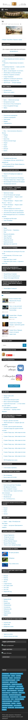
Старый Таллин (8, 583)
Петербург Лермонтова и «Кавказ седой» (14, 179)
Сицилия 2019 (7, 622)
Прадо (5, 228)
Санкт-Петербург (8, 220)
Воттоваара (17, 677)
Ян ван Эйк (11, 707)
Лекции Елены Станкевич (10, 274)
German (6, 514)
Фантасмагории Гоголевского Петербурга (14, 181)
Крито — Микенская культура (11, 100)
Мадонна (11, 688)
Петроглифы (5, 697)
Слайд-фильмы (6, 703)
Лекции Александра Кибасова (11, 278)
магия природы (19, 707)
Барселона (6, 139)
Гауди (18, 680)
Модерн (6, 121)
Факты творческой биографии (11, 401)
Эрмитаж (4, 707)
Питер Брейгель (14, 697)
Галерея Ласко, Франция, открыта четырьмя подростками (15, 332)
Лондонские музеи (8, 240)
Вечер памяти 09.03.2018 (10, 477)
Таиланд (6, 579)
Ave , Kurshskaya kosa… (10, 498)
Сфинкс (13, 703)
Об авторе (6, 397)
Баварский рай (7, 599)
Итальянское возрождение (10, 115)
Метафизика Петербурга (10, 487)
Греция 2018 (7, 624)
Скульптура (16, 701)
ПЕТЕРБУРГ (20, 690)
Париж (5, 144)
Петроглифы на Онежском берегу (12, 72)
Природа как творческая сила (11, 80)
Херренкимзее (7, 613)
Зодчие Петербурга (17, 684)
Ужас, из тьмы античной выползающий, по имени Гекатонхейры (15, 308)
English (5, 510)
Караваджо (5, 686)
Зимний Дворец (6, 684)
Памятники (14, 692)
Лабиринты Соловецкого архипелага (13, 78)
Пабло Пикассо (6, 692)
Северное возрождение (10, 117)
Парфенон (5, 694)
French (5, 512)
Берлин (5, 146)
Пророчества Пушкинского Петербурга (14, 178)
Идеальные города (8, 193)
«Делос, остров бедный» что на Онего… (14, 70)
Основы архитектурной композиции (13, 426)
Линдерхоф (6, 611)
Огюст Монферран (12, 690)
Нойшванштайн (7, 609)
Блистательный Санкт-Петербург (12, 485)
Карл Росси (12, 686)
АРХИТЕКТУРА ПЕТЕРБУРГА (16, 673)
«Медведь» (12, 558)
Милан (5, 581)
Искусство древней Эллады (11, 106)
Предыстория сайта (9, 395)
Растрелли (22, 697)
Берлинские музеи (8, 242)
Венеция (6, 148)
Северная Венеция (7, 701)
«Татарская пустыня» (9, 537)
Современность (8, 123)
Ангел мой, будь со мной (10, 259)
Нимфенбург (7, 603)
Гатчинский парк (8, 495)
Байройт (6, 615)
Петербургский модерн (15, 694)
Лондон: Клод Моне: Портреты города (12, 39)
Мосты (4, 690)
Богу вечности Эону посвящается (12, 103)
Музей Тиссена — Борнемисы (11, 230)
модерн (4, 709)
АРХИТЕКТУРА (5, 673)
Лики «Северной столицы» (10, 489)
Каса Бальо (20, 686)
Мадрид (6, 135)
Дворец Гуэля (13, 682)
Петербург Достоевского (10, 183)
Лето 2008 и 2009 (8, 585)
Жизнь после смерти (9, 92)
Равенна (6, 577)
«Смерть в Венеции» (9, 539)
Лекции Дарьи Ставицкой (10, 288)
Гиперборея (5, 682)
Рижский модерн (19, 699)
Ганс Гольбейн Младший (8, 680)
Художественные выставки (11, 636)
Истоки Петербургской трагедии (12, 195)
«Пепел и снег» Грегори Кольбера (12, 545)
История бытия (7, 90)
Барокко (18, 675)
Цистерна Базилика (7, 705)
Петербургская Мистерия (10, 158)
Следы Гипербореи (8, 76)
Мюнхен (6, 601)
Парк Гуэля (21, 692)
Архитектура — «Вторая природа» (12, 82)
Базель (5, 150)
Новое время (7, 119)
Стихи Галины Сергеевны (10, 467)
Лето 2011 (6, 589)
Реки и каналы (6, 699)
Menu (6, 9)
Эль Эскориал (17, 705)
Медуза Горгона (19, 688)
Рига (12, 699)
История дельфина (14, 552)
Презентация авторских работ (11, 399)
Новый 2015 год (8, 591)
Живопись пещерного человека (12, 74)
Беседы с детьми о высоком (11, 420)
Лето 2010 (6, 587)
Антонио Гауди (6, 675)
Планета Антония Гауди (10, 141)
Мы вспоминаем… (8, 475)
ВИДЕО (11, 677)
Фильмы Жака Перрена (10, 543)
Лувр (5, 232)
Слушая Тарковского (9, 535)
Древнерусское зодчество (10, 244)
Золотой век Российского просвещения (14, 212)
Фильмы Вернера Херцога (10, 541)
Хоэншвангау (7, 607)
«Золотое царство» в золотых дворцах (14, 210)
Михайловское (7, 496)
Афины (5, 107)
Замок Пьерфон (8, 236)
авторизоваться (14, 51)
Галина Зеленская (14, 24)
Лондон (5, 142)
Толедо (5, 137)
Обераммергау (7, 605)
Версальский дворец (9, 234)
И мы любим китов (14, 563)
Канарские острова (8, 626)
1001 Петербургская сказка (10, 460)
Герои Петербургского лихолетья (12, 208)
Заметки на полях (8, 634)
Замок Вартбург (8, 238)
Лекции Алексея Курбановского (12, 276)
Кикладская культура (9, 102)
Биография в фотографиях (10, 407)
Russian (6, 508)
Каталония (5, 688)
